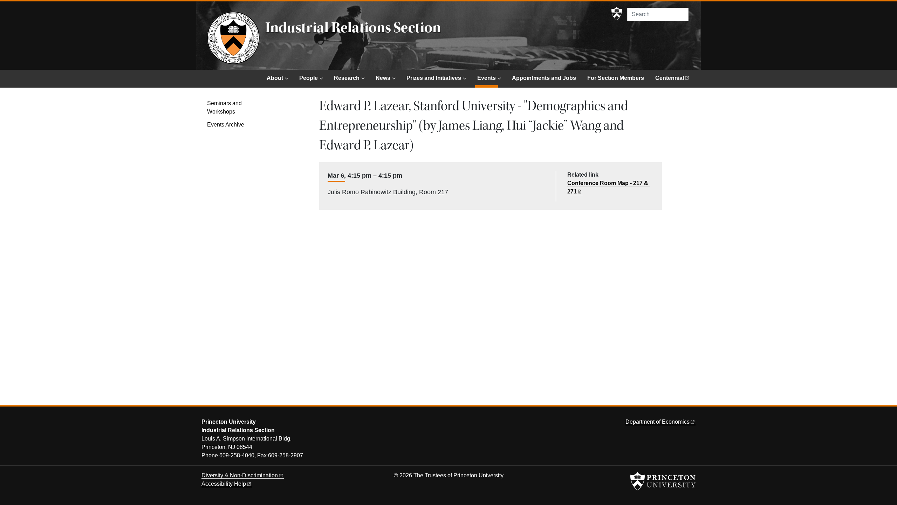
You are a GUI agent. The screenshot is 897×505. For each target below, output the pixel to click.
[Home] (233, 38)
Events (487, 78)
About (275, 78)
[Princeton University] (616, 14)
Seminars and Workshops (224, 107)
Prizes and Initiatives (433, 78)
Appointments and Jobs (544, 78)
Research (347, 78)
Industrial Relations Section (353, 28)
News (383, 78)
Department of (657, 422)
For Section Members (615, 78)
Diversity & (239, 475)
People (308, 78)
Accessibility (223, 484)
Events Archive (225, 125)
